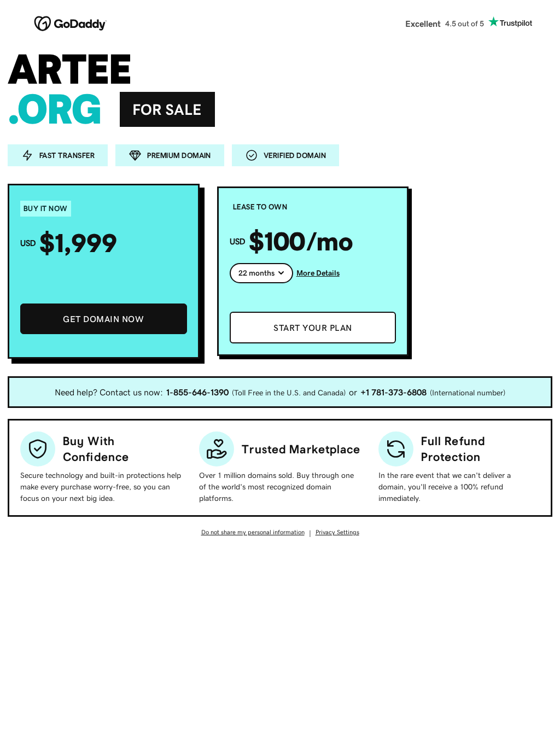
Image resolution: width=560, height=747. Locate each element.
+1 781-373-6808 (393, 392)
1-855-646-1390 (197, 392)
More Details (318, 273)
